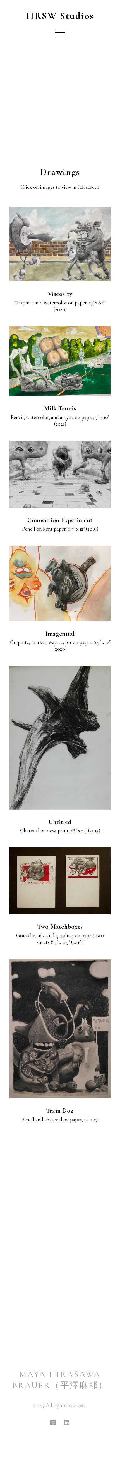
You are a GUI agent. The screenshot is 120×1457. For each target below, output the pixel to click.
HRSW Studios (60, 16)
